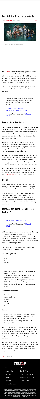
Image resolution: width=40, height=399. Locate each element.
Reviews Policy (24, 381)
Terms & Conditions (26, 374)
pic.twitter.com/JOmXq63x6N (16, 110)
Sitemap (22, 368)
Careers (7, 377)
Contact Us (8, 374)
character (25, 74)
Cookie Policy (24, 371)
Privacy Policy (8, 371)
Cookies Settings (10, 384)
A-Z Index (7, 381)
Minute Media (10, 389)
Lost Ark (7, 71)
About (6, 368)
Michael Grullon (8, 20)
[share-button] (36, 20)
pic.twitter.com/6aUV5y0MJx (16, 220)
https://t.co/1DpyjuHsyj (15, 108)
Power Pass (11, 175)
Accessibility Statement (28, 377)
